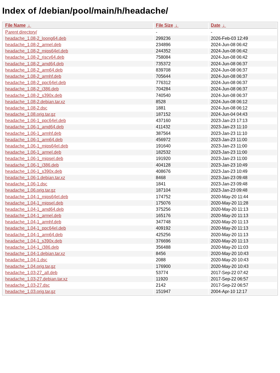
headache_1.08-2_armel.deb (33, 44)
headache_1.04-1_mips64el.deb (36, 196)
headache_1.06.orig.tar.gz (30, 190)
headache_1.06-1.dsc (26, 184)
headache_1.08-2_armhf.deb (33, 76)
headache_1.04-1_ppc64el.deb (35, 228)
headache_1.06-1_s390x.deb (33, 171)
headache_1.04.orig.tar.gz (30, 266)
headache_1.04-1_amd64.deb (34, 209)
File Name (15, 25)
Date (215, 25)
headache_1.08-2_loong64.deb (35, 38)
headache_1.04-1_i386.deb (32, 247)
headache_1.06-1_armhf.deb (33, 133)
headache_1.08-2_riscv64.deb (34, 57)
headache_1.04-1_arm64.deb (34, 234)
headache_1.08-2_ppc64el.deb (35, 82)
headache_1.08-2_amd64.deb (34, 63)
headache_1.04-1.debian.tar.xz (35, 253)
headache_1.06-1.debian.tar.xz (35, 177)
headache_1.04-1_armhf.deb (33, 222)
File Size (164, 25)
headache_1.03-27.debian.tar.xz (36, 279)
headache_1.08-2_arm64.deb (34, 70)
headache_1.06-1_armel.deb (33, 152)
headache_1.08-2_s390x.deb (33, 95)
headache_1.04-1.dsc (26, 259)
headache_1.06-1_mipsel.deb (34, 158)
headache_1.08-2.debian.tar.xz (35, 101)
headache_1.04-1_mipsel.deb (34, 203)
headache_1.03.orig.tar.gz (30, 291)
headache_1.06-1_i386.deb (32, 165)
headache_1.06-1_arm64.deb (34, 139)
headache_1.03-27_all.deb (31, 272)
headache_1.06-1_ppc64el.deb (35, 120)
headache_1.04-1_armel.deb (33, 215)
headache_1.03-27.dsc (27, 285)
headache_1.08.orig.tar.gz (30, 114)
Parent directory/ (21, 32)
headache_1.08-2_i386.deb (32, 89)
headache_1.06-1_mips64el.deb (36, 146)
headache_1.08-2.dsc (26, 108)
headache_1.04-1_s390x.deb (33, 241)
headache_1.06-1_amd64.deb (34, 127)
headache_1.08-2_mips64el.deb (36, 51)
